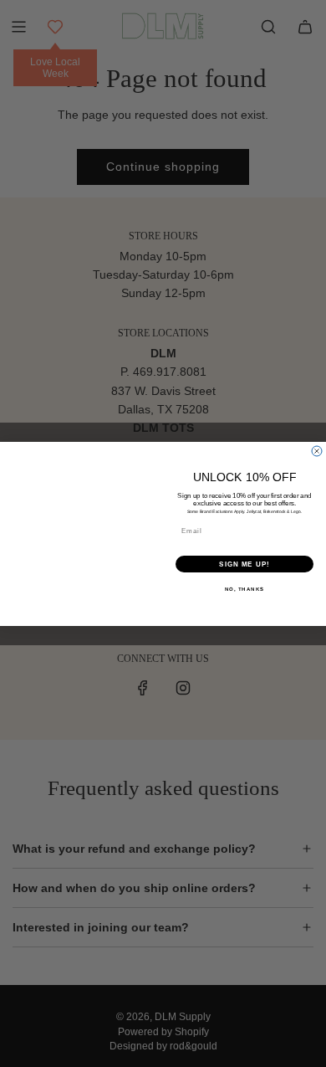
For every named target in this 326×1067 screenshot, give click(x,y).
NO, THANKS (245, 589)
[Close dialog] (317, 451)
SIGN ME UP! (244, 563)
